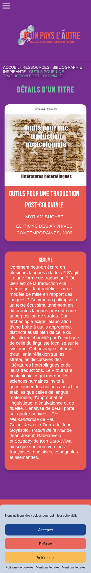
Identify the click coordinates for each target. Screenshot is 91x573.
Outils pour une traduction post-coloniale (33, 73)
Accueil (11, 67)
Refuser (45, 544)
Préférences (45, 557)
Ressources (35, 67)
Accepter (45, 530)
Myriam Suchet (44, 216)
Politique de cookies (19, 567)
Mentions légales (47, 567)
